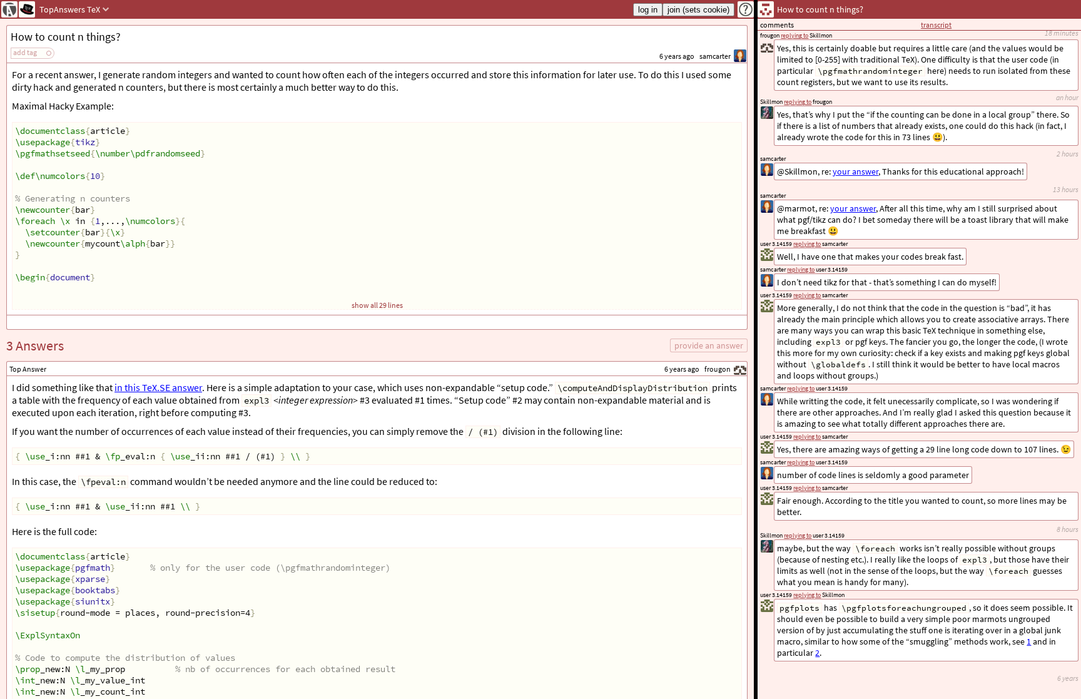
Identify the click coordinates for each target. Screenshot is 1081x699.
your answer (853, 208)
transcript (936, 24)
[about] (746, 9)
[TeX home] (27, 9)
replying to (807, 595)
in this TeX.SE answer (158, 387)
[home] (9, 9)
